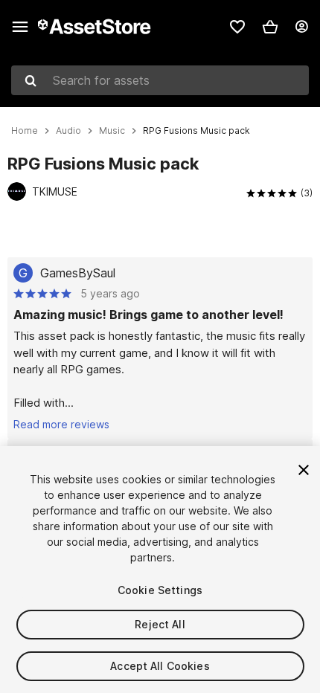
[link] (237, 27)
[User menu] (301, 26)
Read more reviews (61, 424)
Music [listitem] (112, 131)
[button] (270, 27)
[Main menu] (20, 27)
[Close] (304, 470)
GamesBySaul (77, 272)
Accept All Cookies (160, 666)
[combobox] (160, 80)
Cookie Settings (160, 590)
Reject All (160, 624)
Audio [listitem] (68, 131)
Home (24, 131)
